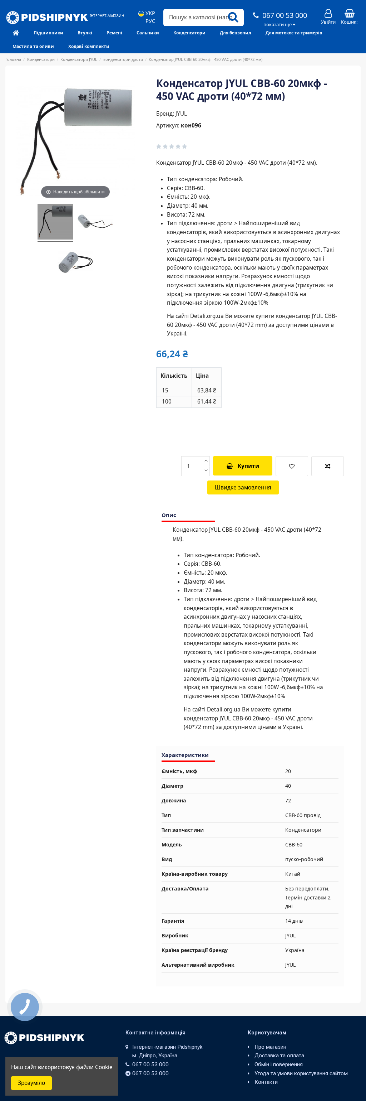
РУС (149, 21)
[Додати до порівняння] (327, 466)
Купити (248, 466)
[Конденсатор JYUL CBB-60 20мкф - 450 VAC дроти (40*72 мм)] (55, 223)
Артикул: (167, 125)
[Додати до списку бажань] (292, 466)
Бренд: (165, 113)
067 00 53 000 (284, 15)
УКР (149, 13)
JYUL (181, 113)
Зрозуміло (31, 1083)
